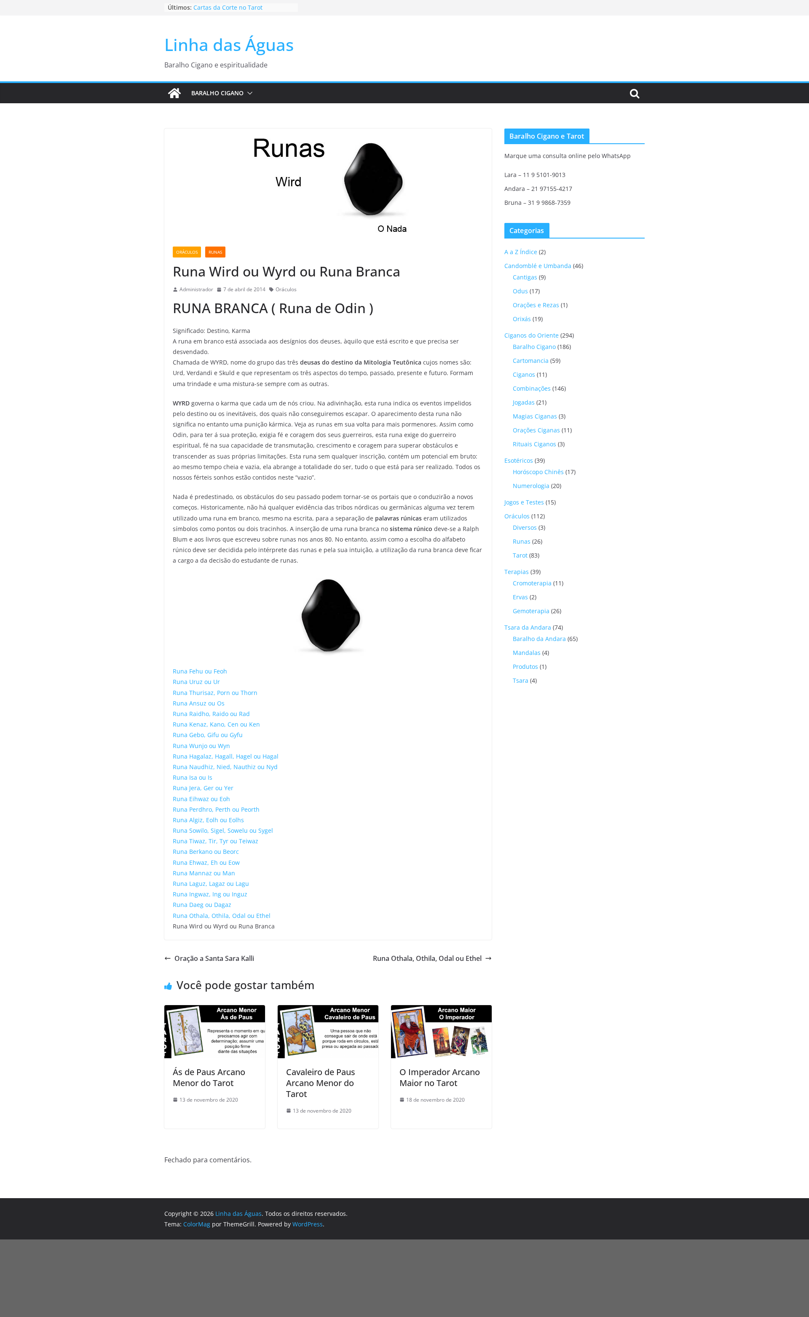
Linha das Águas (229, 44)
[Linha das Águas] (174, 93)
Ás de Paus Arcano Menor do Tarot (209, 1077)
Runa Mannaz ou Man (204, 873)
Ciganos (524, 374)
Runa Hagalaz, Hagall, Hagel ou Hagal (226, 756)
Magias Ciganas (535, 416)
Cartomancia (531, 361)
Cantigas (525, 277)
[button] (248, 93)
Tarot (520, 555)
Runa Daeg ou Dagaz (202, 905)
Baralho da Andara (539, 639)
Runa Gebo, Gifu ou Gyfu (208, 735)
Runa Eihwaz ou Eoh (201, 799)
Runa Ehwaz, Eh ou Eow (206, 862)
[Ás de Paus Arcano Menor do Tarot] (214, 1011)
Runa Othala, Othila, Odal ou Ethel (222, 916)
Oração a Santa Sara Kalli (214, 958)
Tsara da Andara (527, 627)
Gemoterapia (531, 611)
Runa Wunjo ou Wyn (201, 746)
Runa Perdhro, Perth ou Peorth (216, 809)
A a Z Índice (520, 252)
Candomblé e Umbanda (537, 266)
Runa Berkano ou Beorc (206, 852)
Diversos (525, 527)
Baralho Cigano (217, 93)
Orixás (522, 319)
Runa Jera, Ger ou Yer (203, 788)
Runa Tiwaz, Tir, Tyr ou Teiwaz (215, 841)
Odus (520, 291)
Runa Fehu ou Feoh (200, 671)
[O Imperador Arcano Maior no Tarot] (441, 1011)
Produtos (525, 667)
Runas (215, 252)
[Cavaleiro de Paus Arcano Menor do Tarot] (328, 1011)
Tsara (520, 680)
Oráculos (187, 252)
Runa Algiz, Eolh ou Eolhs (208, 820)
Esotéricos (518, 460)
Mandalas (527, 653)
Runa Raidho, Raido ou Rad (211, 714)
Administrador (196, 289)
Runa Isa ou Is (192, 777)
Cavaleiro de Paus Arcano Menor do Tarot (320, 1083)
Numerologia (531, 486)
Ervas (520, 597)
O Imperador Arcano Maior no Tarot (439, 1077)
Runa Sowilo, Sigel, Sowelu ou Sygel (223, 830)
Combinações (532, 388)
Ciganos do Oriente (531, 335)
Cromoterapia (532, 583)
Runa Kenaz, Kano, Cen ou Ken (216, 724)
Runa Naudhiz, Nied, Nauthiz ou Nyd (225, 767)
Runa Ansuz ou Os (199, 703)
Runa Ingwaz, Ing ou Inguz (210, 894)
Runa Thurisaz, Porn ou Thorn (215, 693)
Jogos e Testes (524, 502)
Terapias (516, 572)
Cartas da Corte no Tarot (228, 7)
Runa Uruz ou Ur (196, 682)
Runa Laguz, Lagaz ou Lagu (211, 884)
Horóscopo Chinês (538, 472)
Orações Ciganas (536, 430)
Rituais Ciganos (534, 444)
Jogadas (524, 402)
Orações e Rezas (536, 305)
